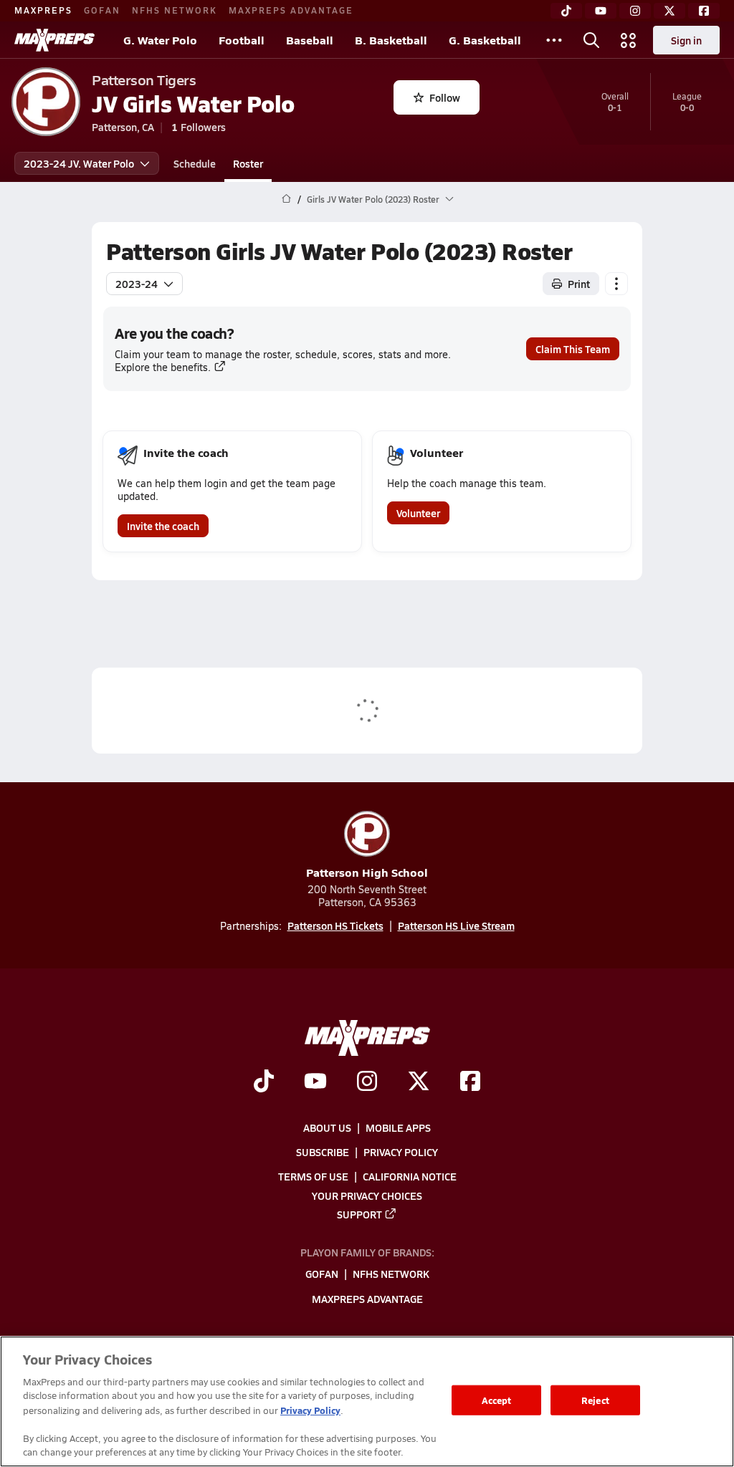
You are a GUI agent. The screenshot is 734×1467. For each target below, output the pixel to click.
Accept (497, 1400)
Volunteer (418, 513)
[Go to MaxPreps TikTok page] (263, 1082)
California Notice (410, 1176)
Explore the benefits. (163, 367)
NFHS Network (174, 10)
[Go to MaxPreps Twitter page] (418, 1082)
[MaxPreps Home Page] (286, 199)
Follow (444, 97)
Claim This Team (572, 349)
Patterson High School (367, 872)
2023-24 (136, 283)
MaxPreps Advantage (291, 10)
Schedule (194, 163)
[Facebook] (704, 11)
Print (579, 283)
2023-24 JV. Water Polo (79, 163)
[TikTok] (566, 11)
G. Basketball (485, 40)
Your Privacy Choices (367, 1194)
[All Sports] (554, 40)
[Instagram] (635, 11)
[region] (367, 1401)
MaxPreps (43, 10)
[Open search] (591, 40)
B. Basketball (391, 40)
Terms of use (313, 1176)
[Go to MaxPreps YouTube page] (315, 1082)
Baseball (309, 40)
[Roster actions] (616, 283)
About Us (327, 1127)
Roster (248, 163)
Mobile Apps (398, 1127)
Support (359, 1214)
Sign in (686, 40)
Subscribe (322, 1152)
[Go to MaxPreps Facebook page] (470, 1082)
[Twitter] (669, 11)
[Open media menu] (628, 40)
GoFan (102, 10)
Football (241, 40)
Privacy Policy (400, 1152)
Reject (595, 1400)
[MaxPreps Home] (54, 40)
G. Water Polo (160, 40)
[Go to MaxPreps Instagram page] (367, 1082)
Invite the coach (163, 526)
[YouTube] (600, 11)
